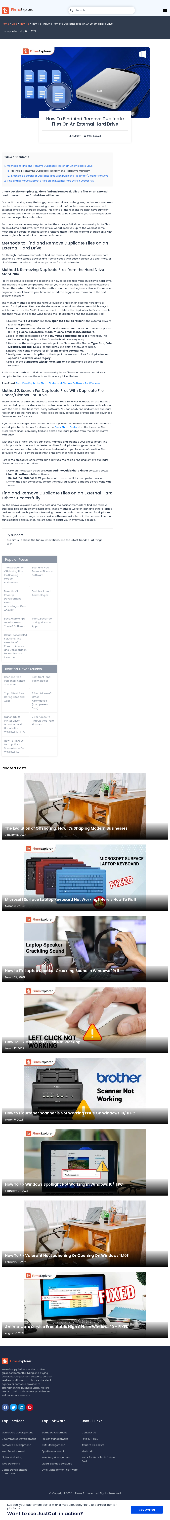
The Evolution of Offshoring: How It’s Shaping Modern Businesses (14, 575)
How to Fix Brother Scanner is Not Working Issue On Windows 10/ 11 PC (70, 1113)
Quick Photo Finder (65, 427)
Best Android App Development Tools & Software (15, 622)
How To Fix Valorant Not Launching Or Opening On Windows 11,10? (67, 1255)
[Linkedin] (21, 1407)
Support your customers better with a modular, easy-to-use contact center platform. (62, 1506)
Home (5, 23)
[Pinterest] (29, 1407)
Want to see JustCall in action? (45, 1513)
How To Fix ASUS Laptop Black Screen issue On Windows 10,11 (14, 746)
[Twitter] (13, 1407)
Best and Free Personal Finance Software (42, 571)
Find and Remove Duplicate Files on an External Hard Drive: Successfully (50, 180)
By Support (15, 535)
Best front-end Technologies (41, 593)
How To (24, 23)
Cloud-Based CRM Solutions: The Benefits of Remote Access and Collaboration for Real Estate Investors (15, 646)
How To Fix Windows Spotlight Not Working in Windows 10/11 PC (64, 1184)
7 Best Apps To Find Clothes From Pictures (43, 720)
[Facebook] (5, 1407)
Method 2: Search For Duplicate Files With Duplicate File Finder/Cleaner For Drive (59, 175)
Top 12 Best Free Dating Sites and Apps (42, 622)
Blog (14, 23)
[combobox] (101, 10)
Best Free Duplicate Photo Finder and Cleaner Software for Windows (58, 383)
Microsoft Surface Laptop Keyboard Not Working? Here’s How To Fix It (70, 899)
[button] (165, 10)
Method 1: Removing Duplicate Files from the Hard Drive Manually (50, 170)
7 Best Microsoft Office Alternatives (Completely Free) (42, 701)
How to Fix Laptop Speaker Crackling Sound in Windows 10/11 (62, 970)
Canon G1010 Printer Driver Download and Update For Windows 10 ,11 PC (14, 724)
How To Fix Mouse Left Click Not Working (43, 1042)
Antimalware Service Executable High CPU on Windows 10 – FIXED (66, 1326)
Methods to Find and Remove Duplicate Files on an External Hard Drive (50, 166)
